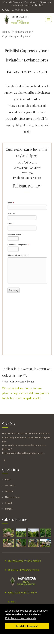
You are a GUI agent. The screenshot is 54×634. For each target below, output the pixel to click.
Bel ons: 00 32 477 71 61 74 (16, 10)
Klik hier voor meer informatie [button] (20, 618)
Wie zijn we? (10, 485)
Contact (8, 503)
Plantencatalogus (12, 497)
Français (8, 509)
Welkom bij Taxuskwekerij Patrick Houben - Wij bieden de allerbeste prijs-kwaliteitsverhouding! (27, 3)
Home (5, 31)
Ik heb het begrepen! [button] (27, 626)
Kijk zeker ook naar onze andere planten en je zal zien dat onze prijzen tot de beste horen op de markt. (25, 393)
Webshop (9, 491)
